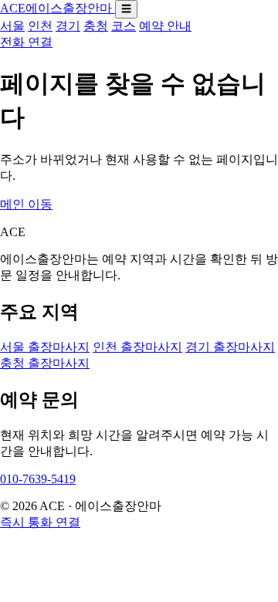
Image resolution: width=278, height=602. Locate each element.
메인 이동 (26, 204)
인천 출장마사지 (137, 346)
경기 (68, 25)
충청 (95, 25)
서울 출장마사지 (45, 346)
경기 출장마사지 (230, 346)
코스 (123, 25)
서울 (12, 25)
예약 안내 (165, 25)
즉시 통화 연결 (40, 522)
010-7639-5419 (38, 478)
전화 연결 (26, 42)
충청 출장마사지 (45, 363)
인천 (40, 25)
